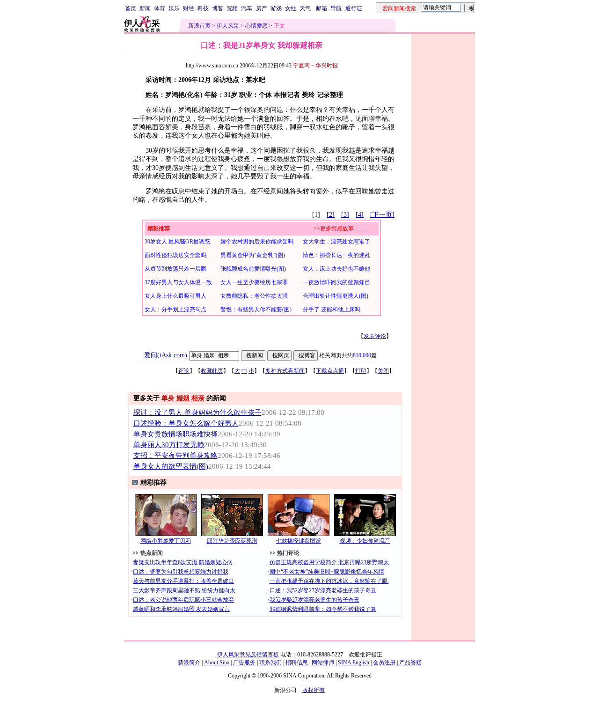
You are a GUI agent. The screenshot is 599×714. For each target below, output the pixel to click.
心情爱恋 (256, 25)
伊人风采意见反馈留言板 (248, 654)
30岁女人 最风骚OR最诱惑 (177, 241)
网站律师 (323, 662)
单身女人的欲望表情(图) (170, 466)
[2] (331, 214)
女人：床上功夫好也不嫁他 (336, 268)
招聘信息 (296, 662)
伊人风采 (228, 25)
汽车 (246, 8)
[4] (360, 214)
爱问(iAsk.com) (165, 355)
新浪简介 (189, 662)
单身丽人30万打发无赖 (168, 445)
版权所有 (313, 690)
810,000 (362, 355)
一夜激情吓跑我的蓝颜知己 (336, 282)
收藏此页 (212, 371)
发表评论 (375, 336)
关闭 (383, 371)
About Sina (216, 662)
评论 (184, 371)
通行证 (353, 8)
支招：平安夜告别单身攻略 (175, 455)
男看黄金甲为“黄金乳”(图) (252, 255)
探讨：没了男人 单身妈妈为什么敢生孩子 (197, 412)
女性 (290, 8)
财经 (188, 8)
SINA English (353, 662)
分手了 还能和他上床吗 (331, 309)
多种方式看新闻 (285, 371)
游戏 (276, 8)
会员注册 (384, 662)
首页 (130, 8)
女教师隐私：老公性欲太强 (254, 296)
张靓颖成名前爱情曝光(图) (253, 268)
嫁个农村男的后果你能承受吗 (256, 241)
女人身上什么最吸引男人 (175, 296)
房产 (261, 8)
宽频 (232, 8)
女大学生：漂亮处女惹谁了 (336, 241)
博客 (217, 8)
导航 (336, 8)
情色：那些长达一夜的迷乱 (336, 255)
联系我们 (270, 662)
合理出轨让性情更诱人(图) (335, 296)
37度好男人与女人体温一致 (178, 282)
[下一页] (382, 214)
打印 (360, 371)
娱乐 (174, 8)
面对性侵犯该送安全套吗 (175, 255)
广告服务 (244, 662)
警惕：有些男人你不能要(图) (256, 309)
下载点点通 (330, 371)
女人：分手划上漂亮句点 (175, 309)
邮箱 (321, 8)
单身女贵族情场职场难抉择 (175, 434)
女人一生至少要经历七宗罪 (254, 282)
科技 (203, 8)
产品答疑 (410, 662)
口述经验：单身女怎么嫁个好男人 (186, 423)
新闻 (145, 8)
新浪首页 (199, 25)
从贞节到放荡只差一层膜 (175, 268)
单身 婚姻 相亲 (183, 398)
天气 (305, 8)
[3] (345, 214)
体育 (159, 8)
